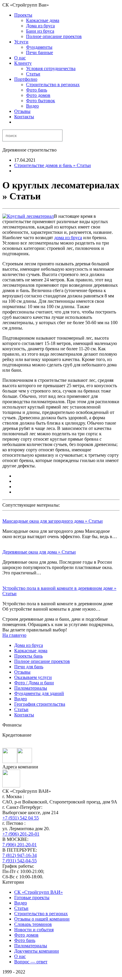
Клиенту (23, 63)
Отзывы (22, 111)
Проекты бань (28, 655)
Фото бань (36, 89)
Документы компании (36, 951)
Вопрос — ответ (30, 961)
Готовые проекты (31, 897)
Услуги (21, 41)
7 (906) (19, 844)
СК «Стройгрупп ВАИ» (38, 892)
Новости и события (34, 929)
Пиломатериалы (30, 688)
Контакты (24, 116)
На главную (14, 635)
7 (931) (19, 860)
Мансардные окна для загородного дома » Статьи (52, 521)
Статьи (33, 73)
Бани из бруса (40, 31)
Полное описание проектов (54, 36)
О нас (20, 57)
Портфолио (25, 79)
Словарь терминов (33, 924)
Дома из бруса (40, 25)
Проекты (23, 15)
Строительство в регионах (53, 84)
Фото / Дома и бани (34, 682)
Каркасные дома (42, 20)
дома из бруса (68, 237)
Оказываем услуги (33, 677)
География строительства (39, 704)
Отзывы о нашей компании (42, 918)
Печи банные (39, 52)
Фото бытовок (40, 100)
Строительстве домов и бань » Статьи (52, 165)
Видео (32, 105)
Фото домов (38, 95)
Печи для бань (28, 666)
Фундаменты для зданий (39, 693)
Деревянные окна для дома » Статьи (39, 551)
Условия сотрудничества (51, 68)
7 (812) (19, 855)
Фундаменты (39, 47)
